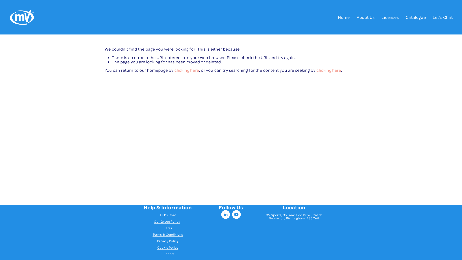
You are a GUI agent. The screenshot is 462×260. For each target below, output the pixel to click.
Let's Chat (443, 17)
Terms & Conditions (168, 234)
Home (344, 17)
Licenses (390, 17)
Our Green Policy (167, 221)
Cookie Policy (167, 247)
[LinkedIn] (225, 214)
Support (168, 253)
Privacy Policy (167, 240)
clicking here (187, 70)
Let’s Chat (168, 214)
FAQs (168, 227)
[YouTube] (236, 214)
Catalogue (416, 17)
